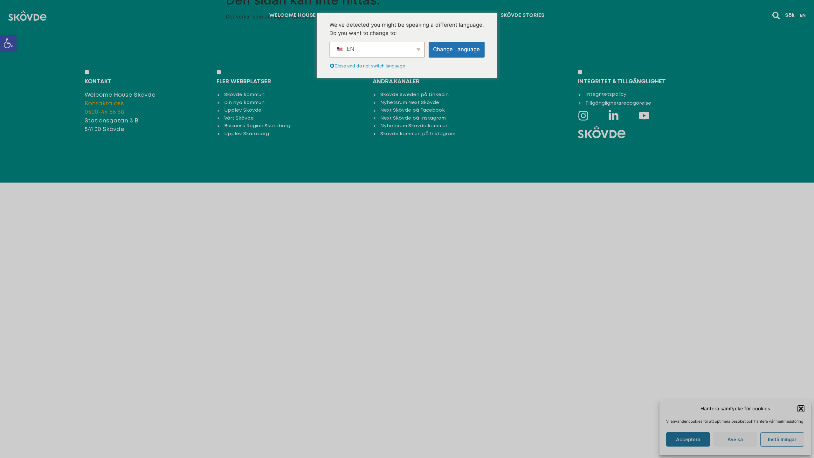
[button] (8, 43)
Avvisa (735, 439)
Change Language (456, 49)
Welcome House (292, 15)
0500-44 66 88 (104, 112)
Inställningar (782, 439)
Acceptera (688, 439)
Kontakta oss (104, 103)
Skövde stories (522, 15)
